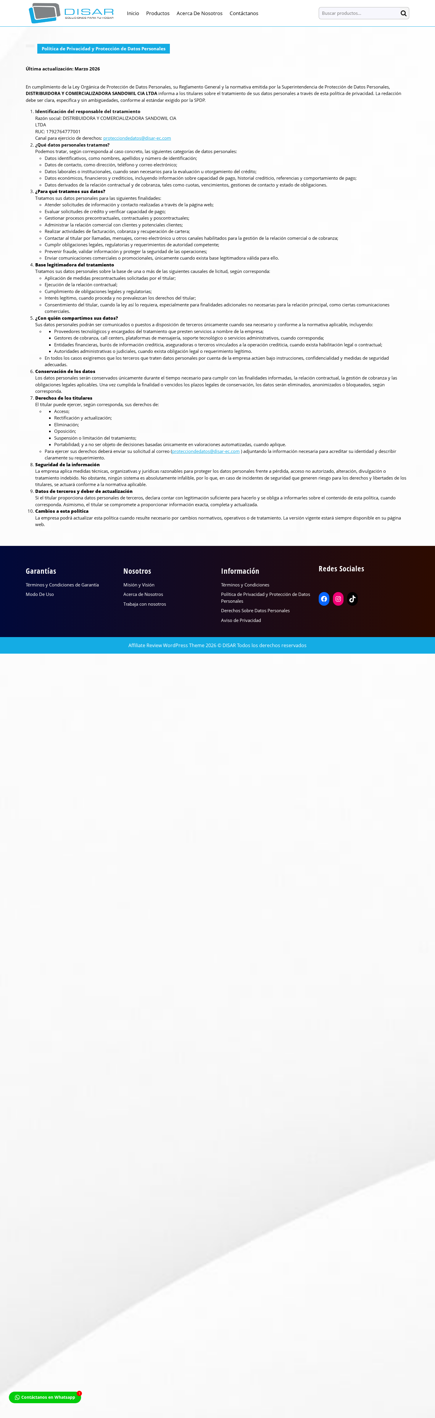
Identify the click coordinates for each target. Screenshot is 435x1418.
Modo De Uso (40, 594)
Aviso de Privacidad (241, 620)
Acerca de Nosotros (200, 13)
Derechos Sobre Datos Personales (255, 610)
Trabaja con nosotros (144, 604)
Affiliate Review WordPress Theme (166, 645)
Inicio (133, 13)
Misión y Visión (138, 585)
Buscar (405, 13)
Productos (158, 13)
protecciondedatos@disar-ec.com (137, 138)
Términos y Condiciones (245, 585)
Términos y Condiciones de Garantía (62, 585)
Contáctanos (244, 13)
